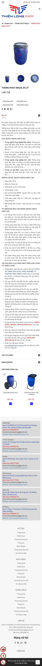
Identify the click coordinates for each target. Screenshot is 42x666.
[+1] (11, 109)
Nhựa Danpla (21, 546)
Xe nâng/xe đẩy (21, 553)
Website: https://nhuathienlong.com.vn (16, 434)
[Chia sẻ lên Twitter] (5, 109)
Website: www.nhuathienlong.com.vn (15, 451)
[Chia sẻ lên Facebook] (2, 109)
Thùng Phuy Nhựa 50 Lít (10, 392)
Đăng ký (27, 2)
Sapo (25, 663)
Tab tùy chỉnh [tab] (7, 355)
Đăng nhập (36, 2)
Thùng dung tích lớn (21, 539)
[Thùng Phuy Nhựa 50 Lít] (10, 382)
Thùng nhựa (21, 532)
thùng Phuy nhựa (22, 105)
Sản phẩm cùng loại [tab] (10, 369)
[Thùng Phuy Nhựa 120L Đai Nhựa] (31, 382)
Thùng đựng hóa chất (21, 550)
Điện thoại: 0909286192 (11, 430)
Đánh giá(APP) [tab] (7, 362)
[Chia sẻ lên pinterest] (8, 109)
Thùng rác (21, 543)
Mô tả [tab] (4, 115)
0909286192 (24, 632)
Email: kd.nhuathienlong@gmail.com (15, 432)
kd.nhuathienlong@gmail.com (23, 630)
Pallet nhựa (21, 536)
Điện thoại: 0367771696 (11, 463)
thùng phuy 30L (8, 105)
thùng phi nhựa (22, 101)
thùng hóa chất (8, 101)
